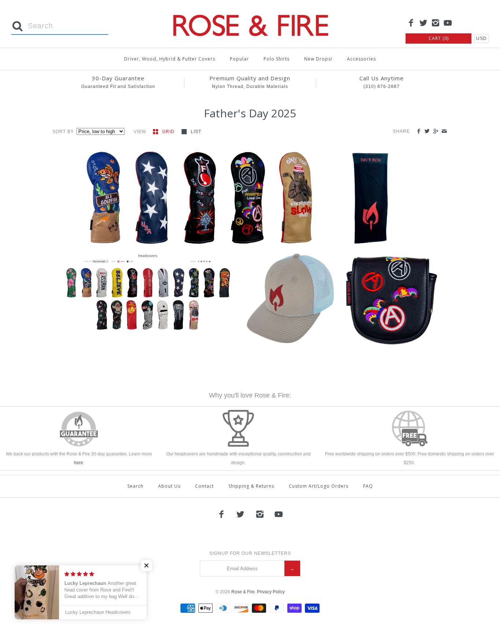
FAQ (368, 486)
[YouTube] (448, 23)
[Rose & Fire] (250, 11)
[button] (107, 193)
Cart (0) (439, 38)
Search (135, 486)
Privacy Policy (271, 591)
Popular (239, 59)
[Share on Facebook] (418, 131)
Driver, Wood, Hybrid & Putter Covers (169, 59)
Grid (169, 131)
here (78, 462)
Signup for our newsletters (250, 553)
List (196, 131)
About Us (169, 486)
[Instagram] (435, 23)
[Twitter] (423, 23)
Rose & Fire (243, 591)
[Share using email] (444, 131)
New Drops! (318, 59)
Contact (204, 486)
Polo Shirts (277, 59)
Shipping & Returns (251, 486)
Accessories (361, 59)
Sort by (63, 131)
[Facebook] (411, 23)
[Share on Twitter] (426, 131)
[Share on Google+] (435, 131)
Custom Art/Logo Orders (318, 486)
